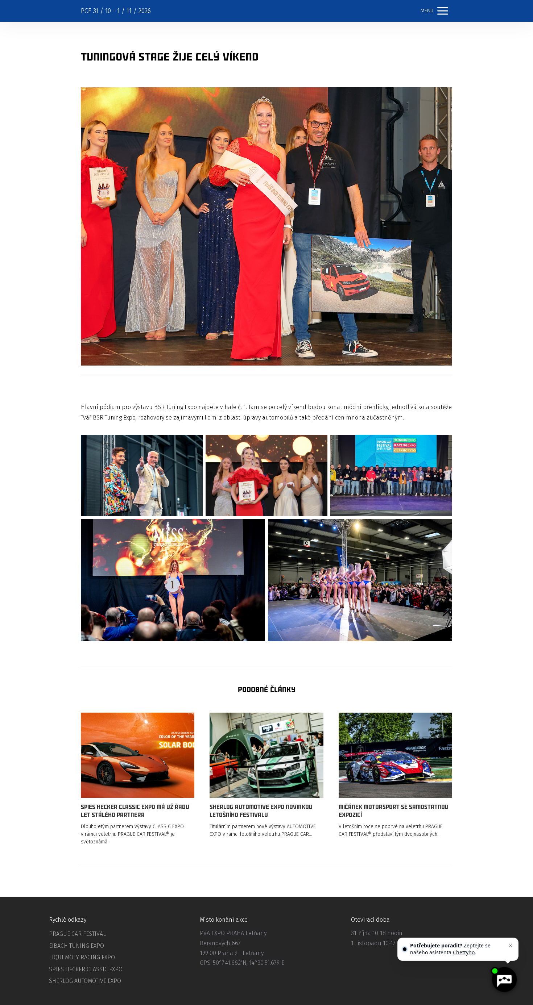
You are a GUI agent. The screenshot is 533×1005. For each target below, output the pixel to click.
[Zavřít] (510, 945)
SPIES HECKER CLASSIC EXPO (86, 969)
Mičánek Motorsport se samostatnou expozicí (394, 811)
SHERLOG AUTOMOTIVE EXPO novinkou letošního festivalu (261, 811)
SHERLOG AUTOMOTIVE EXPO (85, 980)
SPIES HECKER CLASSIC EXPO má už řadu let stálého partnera (135, 811)
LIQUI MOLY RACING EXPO (82, 957)
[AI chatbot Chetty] (504, 979)
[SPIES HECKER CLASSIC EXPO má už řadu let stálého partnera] (137, 755)
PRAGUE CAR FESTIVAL (77, 933)
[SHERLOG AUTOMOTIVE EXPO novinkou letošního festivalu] (266, 755)
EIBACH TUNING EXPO (76, 945)
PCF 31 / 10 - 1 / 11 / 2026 (116, 11)
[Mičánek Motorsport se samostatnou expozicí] (395, 755)
